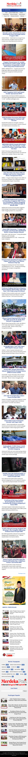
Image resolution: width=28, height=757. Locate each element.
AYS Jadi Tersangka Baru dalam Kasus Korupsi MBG (14, 396)
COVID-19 (13, 667)
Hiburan (22, 16)
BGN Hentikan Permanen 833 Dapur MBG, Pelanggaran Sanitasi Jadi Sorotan (14, 119)
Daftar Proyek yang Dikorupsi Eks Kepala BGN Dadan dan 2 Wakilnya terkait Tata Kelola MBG (14, 561)
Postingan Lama (21, 573)
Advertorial (6, 14)
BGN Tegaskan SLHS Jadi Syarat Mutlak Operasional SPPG (14, 93)
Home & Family (13, 14)
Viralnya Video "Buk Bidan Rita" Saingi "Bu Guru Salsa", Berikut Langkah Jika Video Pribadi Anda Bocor (17, 635)
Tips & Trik (6, 16)
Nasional (4, 667)
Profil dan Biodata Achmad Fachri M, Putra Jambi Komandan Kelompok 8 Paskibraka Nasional (16, 642)
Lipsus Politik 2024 (13, 12)
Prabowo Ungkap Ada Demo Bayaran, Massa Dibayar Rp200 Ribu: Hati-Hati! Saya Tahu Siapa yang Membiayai (14, 289)
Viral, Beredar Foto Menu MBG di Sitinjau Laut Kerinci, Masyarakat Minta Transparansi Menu (14, 174)
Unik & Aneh (22, 14)
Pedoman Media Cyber (9, 754)
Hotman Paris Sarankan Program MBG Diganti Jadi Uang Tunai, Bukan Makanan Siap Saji (14, 261)
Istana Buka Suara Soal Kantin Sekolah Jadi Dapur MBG (14, 421)
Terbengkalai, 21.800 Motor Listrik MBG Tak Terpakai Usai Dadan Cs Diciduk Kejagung (14, 447)
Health (3, 671)
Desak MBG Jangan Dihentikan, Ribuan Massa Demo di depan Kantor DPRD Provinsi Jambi (14, 371)
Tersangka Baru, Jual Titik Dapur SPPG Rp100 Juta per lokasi (14, 347)
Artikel (21, 12)
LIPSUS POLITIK (6, 669)
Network (17, 754)
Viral (6, 12)
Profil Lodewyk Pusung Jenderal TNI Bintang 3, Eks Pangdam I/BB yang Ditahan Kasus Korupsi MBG (14, 530)
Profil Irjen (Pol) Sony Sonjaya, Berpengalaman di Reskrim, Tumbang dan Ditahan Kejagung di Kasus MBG (14, 502)
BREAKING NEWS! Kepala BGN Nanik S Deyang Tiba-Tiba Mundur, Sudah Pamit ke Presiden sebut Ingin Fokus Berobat (14, 147)
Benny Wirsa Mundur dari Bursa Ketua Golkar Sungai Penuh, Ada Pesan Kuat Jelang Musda (17, 617)
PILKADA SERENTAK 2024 (8, 674)
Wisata (22, 674)
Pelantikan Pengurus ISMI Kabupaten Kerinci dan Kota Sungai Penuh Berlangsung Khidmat (16, 648)
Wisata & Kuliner (15, 16)
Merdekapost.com (14, 752)
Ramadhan (17, 669)
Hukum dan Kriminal (15, 664)
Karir (26, 754)
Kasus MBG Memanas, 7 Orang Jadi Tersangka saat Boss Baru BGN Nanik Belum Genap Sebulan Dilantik (14, 231)
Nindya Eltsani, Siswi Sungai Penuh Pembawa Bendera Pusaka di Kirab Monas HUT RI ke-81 (17, 744)
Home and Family (6, 676)
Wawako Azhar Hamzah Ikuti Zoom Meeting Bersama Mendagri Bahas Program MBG (14, 34)
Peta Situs (14, 755)
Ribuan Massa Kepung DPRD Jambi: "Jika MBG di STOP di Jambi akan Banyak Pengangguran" (13, 320)
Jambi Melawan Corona (16, 671)
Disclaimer (22, 754)
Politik (3, 664)
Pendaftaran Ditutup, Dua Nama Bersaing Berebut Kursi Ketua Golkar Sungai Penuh (17, 623)
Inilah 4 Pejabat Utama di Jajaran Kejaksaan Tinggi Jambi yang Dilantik (17, 612)
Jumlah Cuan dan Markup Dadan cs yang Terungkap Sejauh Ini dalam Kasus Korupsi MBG (14, 475)
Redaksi (2, 754)
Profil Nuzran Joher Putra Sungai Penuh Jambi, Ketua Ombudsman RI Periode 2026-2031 (17, 628)
